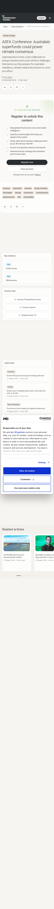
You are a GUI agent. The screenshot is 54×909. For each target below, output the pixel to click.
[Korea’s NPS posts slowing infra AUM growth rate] (27, 374)
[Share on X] (11, 87)
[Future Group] (27, 266)
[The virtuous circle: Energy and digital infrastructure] (27, 407)
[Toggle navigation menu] (50, 18)
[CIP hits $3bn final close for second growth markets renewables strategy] (16, 552)
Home (5, 26)
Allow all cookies (27, 471)
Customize (26, 479)
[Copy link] (23, 87)
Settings (42, 462)
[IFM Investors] (27, 278)
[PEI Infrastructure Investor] (8, 17)
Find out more (27, 169)
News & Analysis (17, 26)
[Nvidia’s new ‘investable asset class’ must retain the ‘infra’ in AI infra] (27, 391)
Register (41, 18)
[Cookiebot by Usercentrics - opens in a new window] (39, 419)
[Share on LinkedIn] (5, 87)
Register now (27, 162)
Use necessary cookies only (27, 488)
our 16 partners (18, 432)
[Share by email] (17, 87)
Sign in (38, 175)
